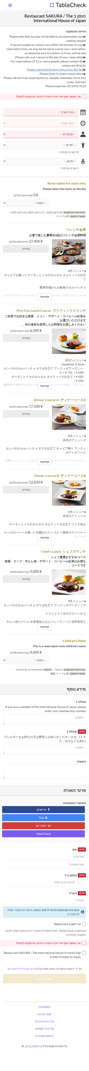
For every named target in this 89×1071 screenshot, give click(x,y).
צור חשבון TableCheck (67, 924)
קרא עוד (44, 296)
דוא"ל (76, 893)
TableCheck (43, 833)
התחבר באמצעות (74, 803)
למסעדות (44, 1007)
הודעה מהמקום (76, 31)
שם (78, 849)
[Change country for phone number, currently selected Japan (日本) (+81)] (81, 882)
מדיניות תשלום (44, 1028)
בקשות (81, 761)
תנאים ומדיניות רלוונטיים (23, 968)
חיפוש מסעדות (44, 1036)
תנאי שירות (44, 1014)
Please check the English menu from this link (55, 69)
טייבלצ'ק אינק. (33, 1046)
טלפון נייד (74, 875)
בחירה (26, 248)
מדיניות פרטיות (44, 1021)
